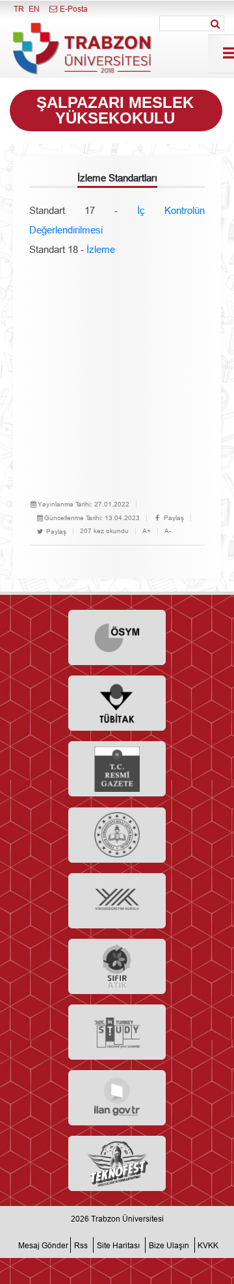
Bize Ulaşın (169, 1245)
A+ (146, 531)
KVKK (208, 1245)
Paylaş (173, 518)
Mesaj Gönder (43, 1245)
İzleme (100, 249)
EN (34, 9)
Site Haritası (118, 1245)
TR (19, 9)
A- (167, 531)
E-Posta (73, 9)
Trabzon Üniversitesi (127, 1219)
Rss (81, 1245)
